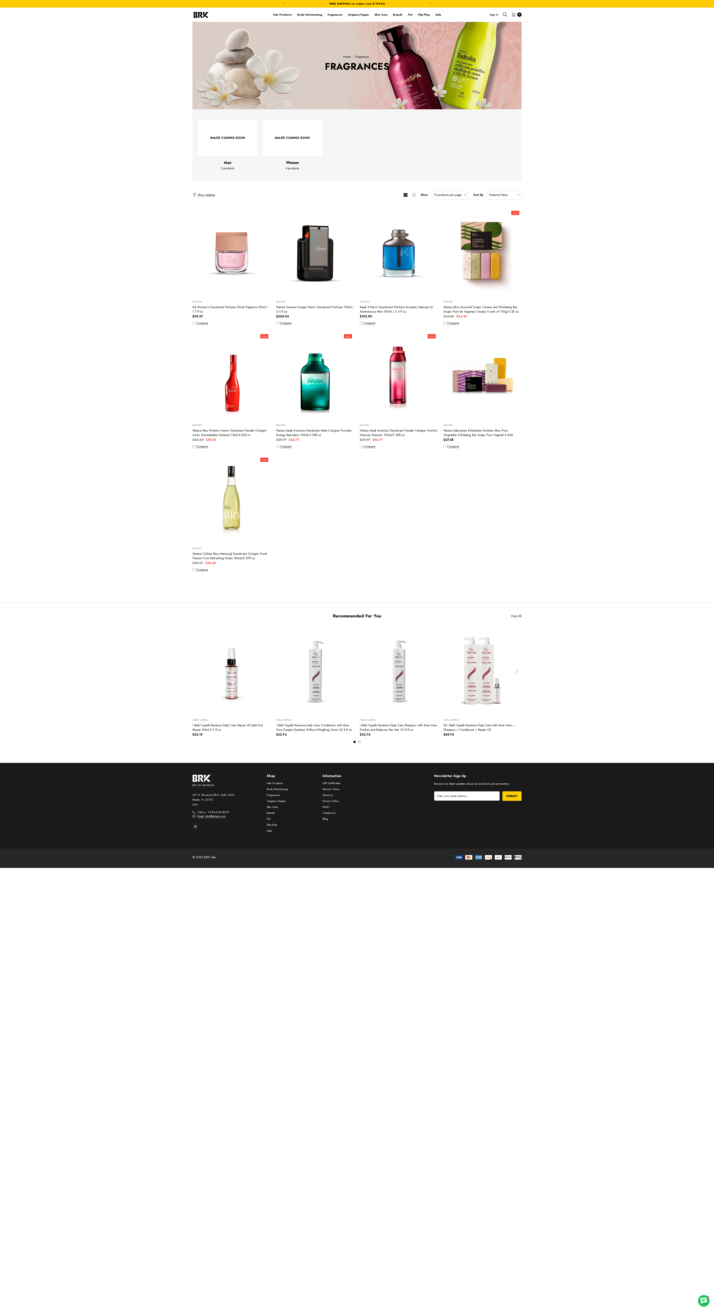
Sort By (478, 195)
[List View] (414, 194)
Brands (271, 813)
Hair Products (275, 783)
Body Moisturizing (277, 789)
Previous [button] (284, 4)
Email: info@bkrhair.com (211, 816)
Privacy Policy (331, 801)
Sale (269, 831)
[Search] (505, 14)
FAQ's (326, 807)
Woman (292, 163)
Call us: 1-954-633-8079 (213, 812)
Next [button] (430, 4)
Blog (325, 819)
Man (227, 163)
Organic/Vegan (276, 801)
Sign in (494, 15)
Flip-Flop (272, 825)
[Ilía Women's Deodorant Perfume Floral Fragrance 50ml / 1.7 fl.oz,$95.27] (231, 252)
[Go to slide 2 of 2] (359, 742)
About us (328, 795)
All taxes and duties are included (357, 3)
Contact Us (329, 813)
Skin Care (272, 807)
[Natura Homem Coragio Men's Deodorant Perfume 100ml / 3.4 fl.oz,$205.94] (315, 252)
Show (424, 195)
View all (516, 616)
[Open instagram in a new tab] (195, 826)
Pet (268, 819)
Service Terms (331, 789)
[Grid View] (405, 194)
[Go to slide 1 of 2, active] (354, 742)
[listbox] (504, 195)
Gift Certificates (332, 783)
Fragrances (273, 795)
